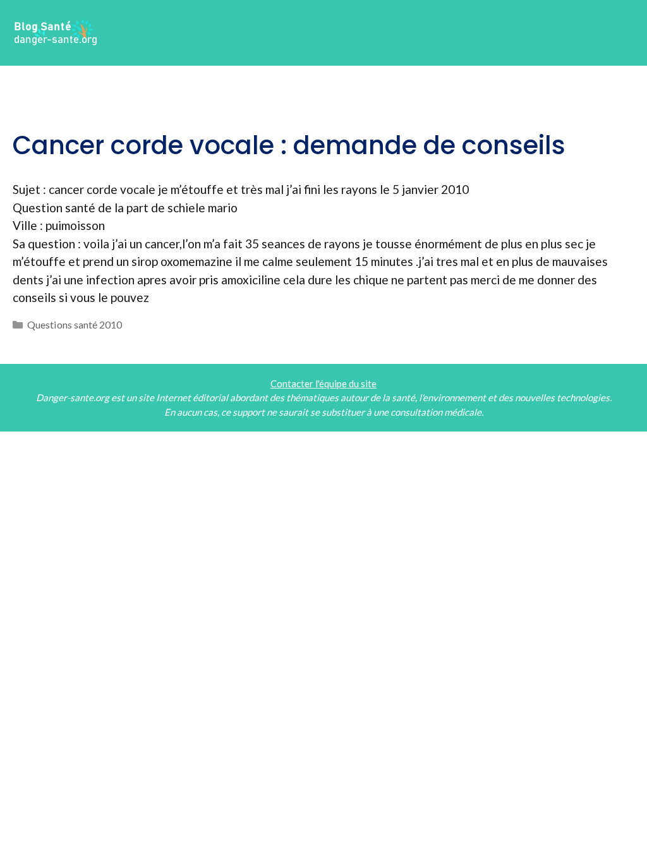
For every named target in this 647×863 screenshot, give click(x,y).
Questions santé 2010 (74, 324)
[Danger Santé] (56, 31)
